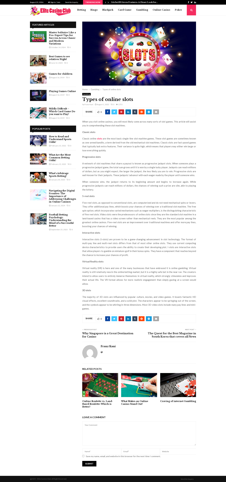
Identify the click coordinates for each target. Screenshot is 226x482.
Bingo (94, 9)
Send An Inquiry (71, 2)
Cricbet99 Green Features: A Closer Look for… (134, 2)
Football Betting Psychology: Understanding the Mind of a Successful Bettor (61, 220)
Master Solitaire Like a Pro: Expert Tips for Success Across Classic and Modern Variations (62, 38)
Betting (81, 9)
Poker (178, 9)
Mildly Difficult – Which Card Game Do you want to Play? (62, 111)
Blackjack (107, 9)
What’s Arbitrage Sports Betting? (59, 174)
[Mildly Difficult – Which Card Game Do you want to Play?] (38, 112)
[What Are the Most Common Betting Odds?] (38, 159)
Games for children (60, 73)
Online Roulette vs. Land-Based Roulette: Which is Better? (97, 404)
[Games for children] (38, 78)
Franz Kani (89, 104)
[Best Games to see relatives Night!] (38, 60)
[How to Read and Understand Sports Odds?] (38, 140)
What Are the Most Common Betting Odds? (60, 157)
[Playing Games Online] (38, 95)
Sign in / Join (55, 2)
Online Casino (161, 9)
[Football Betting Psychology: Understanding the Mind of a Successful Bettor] (38, 218)
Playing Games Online (62, 91)
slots (99, 138)
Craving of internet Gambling (178, 401)
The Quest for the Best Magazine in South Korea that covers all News (172, 335)
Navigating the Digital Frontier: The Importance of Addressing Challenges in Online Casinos (62, 196)
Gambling (142, 9)
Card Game (124, 9)
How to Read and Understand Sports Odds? (60, 139)
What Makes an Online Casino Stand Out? (134, 402)
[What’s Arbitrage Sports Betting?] (38, 177)
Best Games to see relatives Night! (59, 58)
